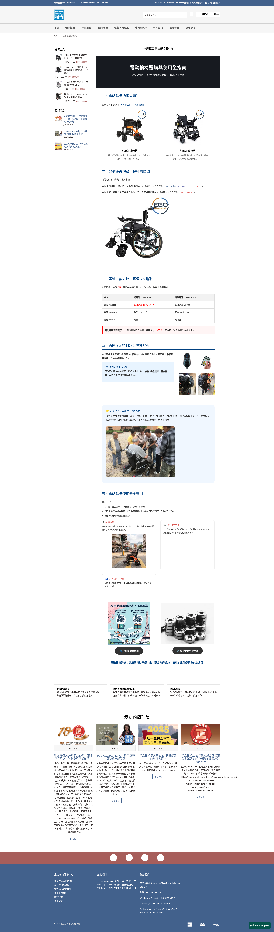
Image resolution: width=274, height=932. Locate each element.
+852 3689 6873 (153, 892)
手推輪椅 (86, 28)
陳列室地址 (141, 28)
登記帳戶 (216, 3)
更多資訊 (158, 28)
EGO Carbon (171, 186)
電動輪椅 (70, 28)
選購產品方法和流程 (63, 881)
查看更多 (190, 28)
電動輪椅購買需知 (62, 889)
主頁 (56, 28)
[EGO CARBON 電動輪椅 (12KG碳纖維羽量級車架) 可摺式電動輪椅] (129, 127)
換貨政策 (58, 901)
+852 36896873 (68, 3)
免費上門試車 (121, 28)
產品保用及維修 (61, 885)
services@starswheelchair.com (94, 3)
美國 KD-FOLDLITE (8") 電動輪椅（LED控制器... (76, 95)
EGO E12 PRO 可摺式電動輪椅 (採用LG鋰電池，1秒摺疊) (76, 70)
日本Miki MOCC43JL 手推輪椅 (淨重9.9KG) (76, 83)
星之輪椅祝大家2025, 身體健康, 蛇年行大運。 (76, 145)
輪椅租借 (103, 28)
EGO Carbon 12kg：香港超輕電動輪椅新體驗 (75, 132)
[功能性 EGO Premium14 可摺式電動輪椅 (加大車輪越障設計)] (187, 127)
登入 (207, 3)
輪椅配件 (174, 28)
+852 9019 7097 (167, 898)
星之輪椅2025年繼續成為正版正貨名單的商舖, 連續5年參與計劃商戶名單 (200, 759)
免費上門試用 (60, 893)
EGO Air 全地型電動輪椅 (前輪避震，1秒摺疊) (75, 56)
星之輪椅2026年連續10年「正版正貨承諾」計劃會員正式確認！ (75, 119)
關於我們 (58, 897)
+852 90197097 (177, 3)
